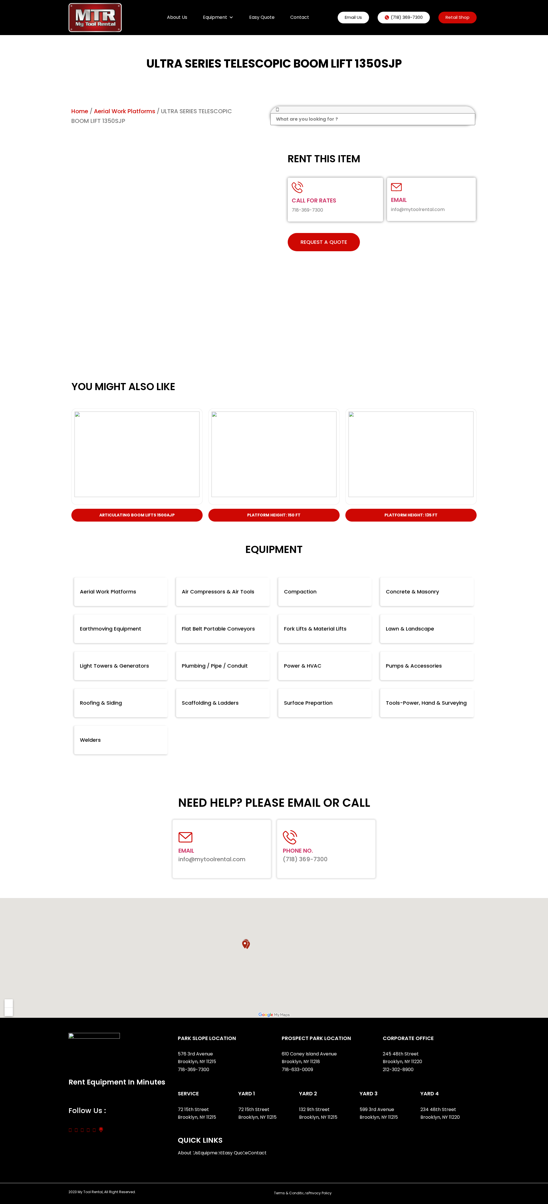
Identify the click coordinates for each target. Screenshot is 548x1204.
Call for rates (314, 200)
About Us (177, 17)
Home (79, 111)
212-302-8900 (399, 1069)
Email (399, 200)
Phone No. (298, 851)
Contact (299, 17)
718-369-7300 (194, 1069)
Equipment (215, 17)
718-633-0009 (297, 1069)
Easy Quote (262, 17)
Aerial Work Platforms (124, 111)
